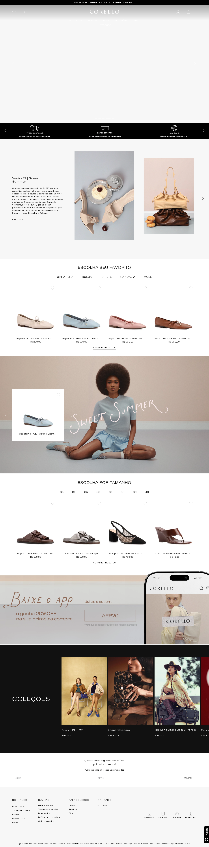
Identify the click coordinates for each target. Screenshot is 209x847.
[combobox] (45, 12)
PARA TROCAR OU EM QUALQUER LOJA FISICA (104, 2)
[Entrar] (178, 12)
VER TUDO (57, 99)
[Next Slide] (206, 2)
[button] (13, 62)
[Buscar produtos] (26, 12)
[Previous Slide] (3, 2)
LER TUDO (17, 219)
